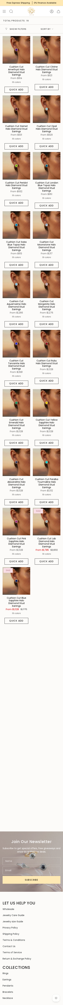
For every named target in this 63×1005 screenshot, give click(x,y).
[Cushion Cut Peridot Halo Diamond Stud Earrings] (16, 166)
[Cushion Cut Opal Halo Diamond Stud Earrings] (46, 109)
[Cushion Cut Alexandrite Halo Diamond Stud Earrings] (16, 462)
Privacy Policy (10, 927)
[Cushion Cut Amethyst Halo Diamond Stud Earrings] (16, 50)
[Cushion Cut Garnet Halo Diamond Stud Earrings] (16, 109)
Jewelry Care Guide (13, 915)
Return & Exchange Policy (17, 958)
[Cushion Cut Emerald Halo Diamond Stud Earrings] (16, 403)
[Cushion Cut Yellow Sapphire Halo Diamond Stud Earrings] (46, 403)
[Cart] (58, 11)
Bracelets (8, 992)
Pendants (8, 985)
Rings (5, 973)
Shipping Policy (11, 934)
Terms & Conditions (14, 940)
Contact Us (9, 946)
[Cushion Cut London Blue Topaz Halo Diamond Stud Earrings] (46, 166)
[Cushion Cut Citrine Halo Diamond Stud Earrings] (46, 50)
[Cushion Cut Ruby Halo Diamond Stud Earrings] (46, 343)
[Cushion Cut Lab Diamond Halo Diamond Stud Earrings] (46, 521)
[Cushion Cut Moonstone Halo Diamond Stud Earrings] (46, 225)
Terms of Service (12, 952)
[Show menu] (4, 11)
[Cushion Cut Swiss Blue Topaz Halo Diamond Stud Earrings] (16, 225)
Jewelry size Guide (13, 921)
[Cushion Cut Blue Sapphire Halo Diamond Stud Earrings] (16, 581)
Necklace (8, 998)
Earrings (7, 979)
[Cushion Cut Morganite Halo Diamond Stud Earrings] (46, 284)
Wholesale (8, 909)
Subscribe (31, 879)
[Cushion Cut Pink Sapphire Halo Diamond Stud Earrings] (16, 521)
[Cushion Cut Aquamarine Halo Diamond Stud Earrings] (16, 284)
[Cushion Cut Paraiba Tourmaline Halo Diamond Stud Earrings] (46, 462)
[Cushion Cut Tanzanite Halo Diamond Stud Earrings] (16, 343)
